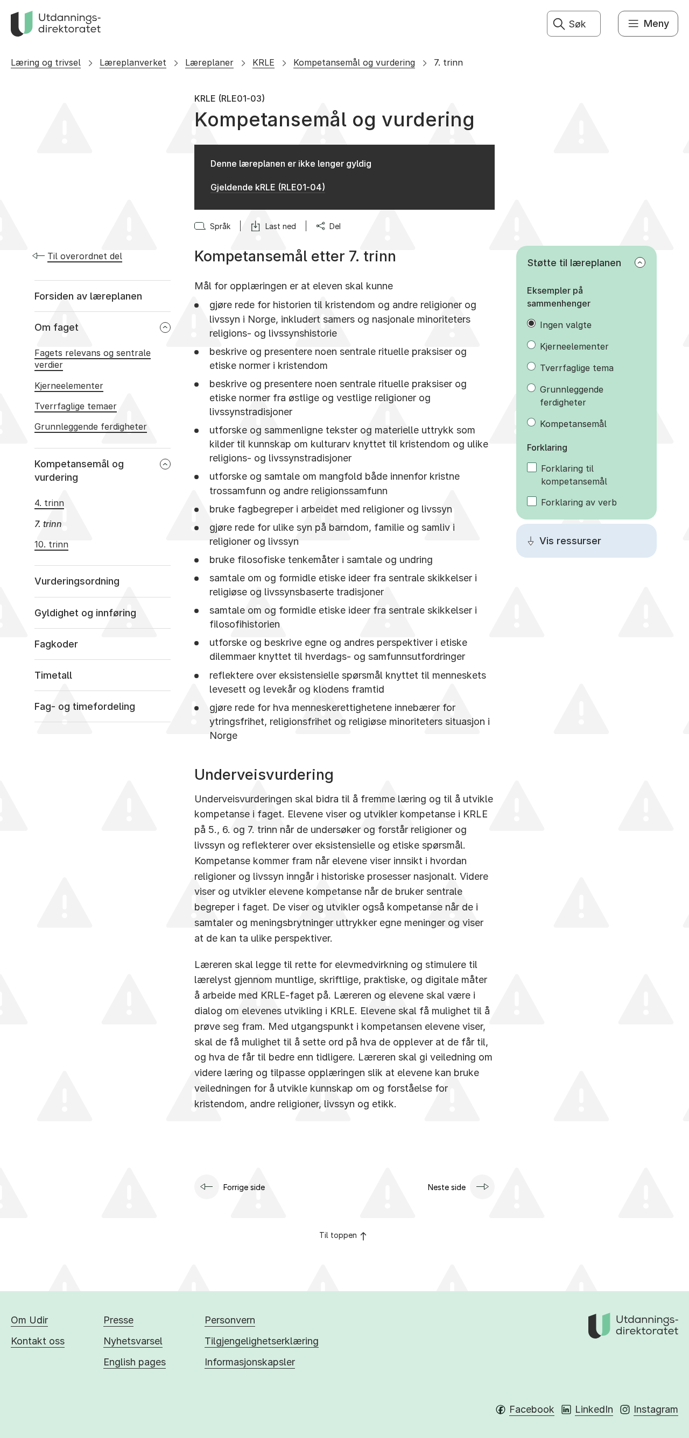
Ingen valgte (566, 324)
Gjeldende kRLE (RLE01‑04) (267, 187)
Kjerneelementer (574, 346)
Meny (656, 23)
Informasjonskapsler (250, 1362)
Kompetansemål (573, 423)
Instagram (656, 1409)
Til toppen (338, 1235)
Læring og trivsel (46, 62)
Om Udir (29, 1320)
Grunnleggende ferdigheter (571, 396)
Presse (118, 1320)
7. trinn (448, 62)
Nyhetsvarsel (133, 1341)
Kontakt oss (38, 1341)
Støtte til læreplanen (574, 262)
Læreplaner (209, 62)
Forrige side (244, 1187)
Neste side (447, 1187)
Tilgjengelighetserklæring (262, 1341)
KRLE (263, 62)
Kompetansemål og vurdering (354, 62)
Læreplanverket (133, 62)
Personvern (230, 1320)
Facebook (531, 1409)
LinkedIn (594, 1409)
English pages (134, 1362)
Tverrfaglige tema (577, 367)
